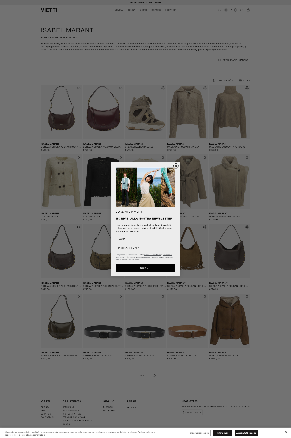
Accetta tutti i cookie (246, 432)
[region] (145, 433)
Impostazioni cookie (199, 432)
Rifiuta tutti (222, 432)
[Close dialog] (176, 166)
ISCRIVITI (145, 268)
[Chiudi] (286, 432)
